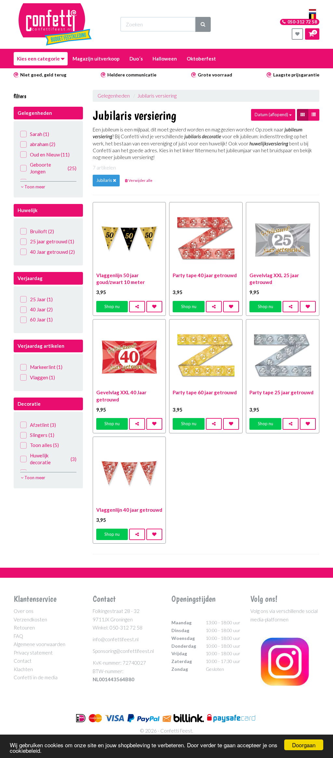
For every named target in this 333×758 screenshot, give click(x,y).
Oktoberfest (201, 58)
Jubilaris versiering (157, 96)
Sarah (39, 134)
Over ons (23, 611)
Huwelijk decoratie (53, 459)
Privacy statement (33, 653)
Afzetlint (43, 425)
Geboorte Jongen (53, 168)
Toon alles (44, 445)
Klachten (23, 669)
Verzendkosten (30, 619)
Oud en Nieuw (50, 154)
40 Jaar (41, 309)
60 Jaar (41, 319)
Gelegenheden (114, 96)
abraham (42, 144)
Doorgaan (303, 745)
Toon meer (34, 186)
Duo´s (136, 58)
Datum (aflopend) (272, 114)
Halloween (165, 58)
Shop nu (112, 306)
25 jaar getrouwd (52, 241)
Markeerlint (46, 367)
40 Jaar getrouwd (52, 252)
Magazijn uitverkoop (96, 58)
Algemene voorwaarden (39, 644)
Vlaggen (42, 377)
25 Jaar (41, 299)
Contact (23, 661)
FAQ (18, 636)
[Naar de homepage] (55, 24)
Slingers (42, 435)
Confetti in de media (36, 677)
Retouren (24, 627)
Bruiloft (42, 231)
